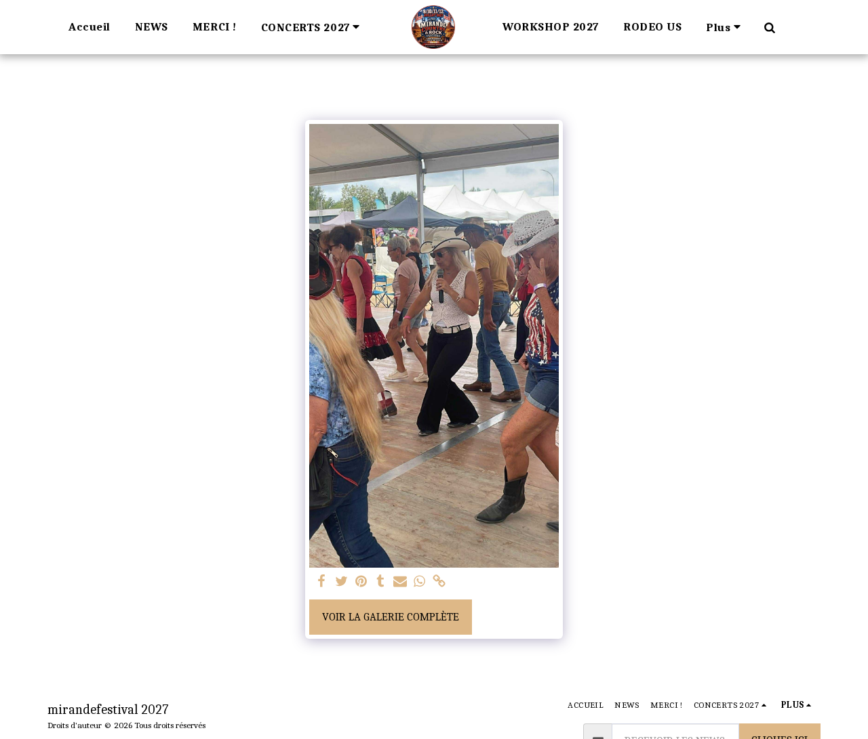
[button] (312, 26)
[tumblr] (381, 582)
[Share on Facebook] (322, 582)
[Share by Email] (400, 582)
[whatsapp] (420, 582)
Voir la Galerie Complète (390, 616)
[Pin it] (361, 582)
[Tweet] (341, 582)
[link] (439, 582)
